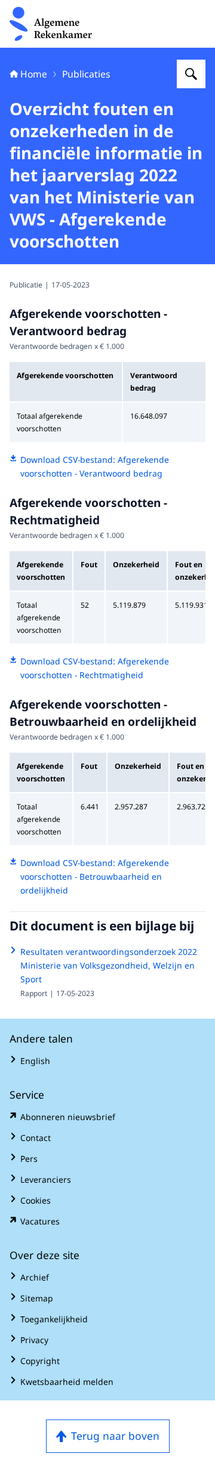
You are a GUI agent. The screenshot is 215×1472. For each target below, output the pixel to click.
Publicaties (86, 74)
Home (33, 74)
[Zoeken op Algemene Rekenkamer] (191, 74)
